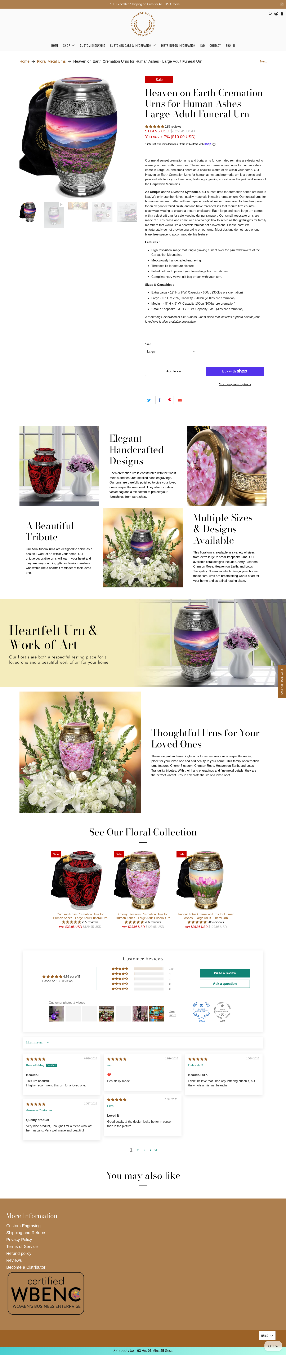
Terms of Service (22, 1246)
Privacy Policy (19, 1239)
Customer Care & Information (131, 45)
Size (148, 344)
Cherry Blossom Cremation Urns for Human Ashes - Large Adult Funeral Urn (143, 916)
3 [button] (144, 1150)
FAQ (202, 45)
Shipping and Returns (26, 1232)
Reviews (14, 1260)
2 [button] (138, 1150)
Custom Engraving (92, 45)
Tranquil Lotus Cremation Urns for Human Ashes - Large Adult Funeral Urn (205, 916)
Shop (66, 45)
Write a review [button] (225, 973)
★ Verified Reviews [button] (282, 681)
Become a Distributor (25, 1267)
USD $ (264, 1335)
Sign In (230, 45)
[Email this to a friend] (180, 400)
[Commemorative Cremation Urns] (143, 24)
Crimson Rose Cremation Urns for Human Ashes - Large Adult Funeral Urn (80, 916)
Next (263, 61)
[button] (154, 126)
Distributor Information (178, 45)
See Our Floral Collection (143, 832)
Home (55, 45)
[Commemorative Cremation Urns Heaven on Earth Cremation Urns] (80, 137)
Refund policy (18, 1253)
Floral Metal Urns (51, 61)
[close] (282, 4)
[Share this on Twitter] (149, 400)
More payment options (235, 384)
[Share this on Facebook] (159, 400)
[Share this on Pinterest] (170, 400)
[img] (35, 1059)
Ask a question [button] (225, 983)
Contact (215, 45)
